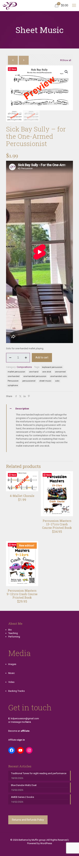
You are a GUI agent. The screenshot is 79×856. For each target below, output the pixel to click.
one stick (46, 371)
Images (12, 664)
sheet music (45, 381)
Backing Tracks (16, 691)
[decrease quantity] (10, 357)
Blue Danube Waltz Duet (24, 785)
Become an (19, 730)
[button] (66, 71)
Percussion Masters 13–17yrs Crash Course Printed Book (57, 524)
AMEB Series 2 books (22, 797)
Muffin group (38, 840)
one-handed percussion (34, 376)
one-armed (60, 371)
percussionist (28, 381)
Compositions (24, 367)
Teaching (13, 633)
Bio (10, 629)
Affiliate (16, 739)
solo (57, 381)
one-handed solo (58, 376)
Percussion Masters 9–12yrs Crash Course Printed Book (22, 594)
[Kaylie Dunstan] (10, 5)
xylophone (13, 385)
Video (11, 682)
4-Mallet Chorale (22, 496)
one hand (33, 371)
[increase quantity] (26, 357)
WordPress (46, 843)
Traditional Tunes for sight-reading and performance (38, 773)
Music (11, 673)
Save (14, 69)
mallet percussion (16, 371)
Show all (66, 60)
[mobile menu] (74, 5)
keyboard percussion (52, 367)
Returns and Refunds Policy (28, 819)
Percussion (13, 381)
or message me (19, 722)
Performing (14, 636)
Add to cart (41, 357)
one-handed (13, 376)
